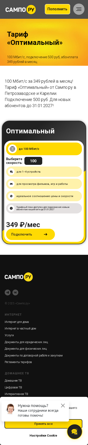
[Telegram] (8, 379)
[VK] (15, 379)
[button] (30, 321)
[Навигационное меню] (78, 9)
